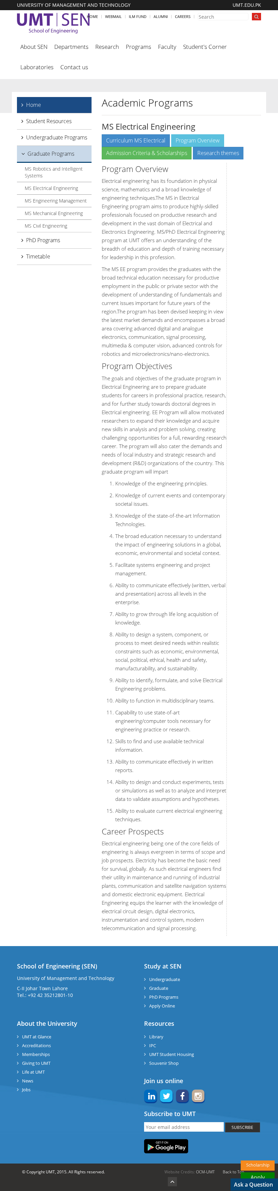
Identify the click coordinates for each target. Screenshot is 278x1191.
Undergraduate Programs (56, 137)
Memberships (36, 1054)
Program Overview (198, 140)
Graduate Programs (50, 153)
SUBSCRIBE (242, 1127)
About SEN (33, 47)
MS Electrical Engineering (51, 188)
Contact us (74, 67)
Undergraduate (164, 979)
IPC (152, 1045)
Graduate (158, 988)
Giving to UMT (36, 1063)
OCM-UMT (205, 1172)
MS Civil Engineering (46, 226)
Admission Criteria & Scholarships (146, 153)
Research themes (218, 153)
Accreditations (36, 1045)
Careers (183, 16)
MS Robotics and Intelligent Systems (54, 172)
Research (107, 47)
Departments (71, 47)
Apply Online (162, 1006)
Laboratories (37, 67)
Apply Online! (258, 1178)
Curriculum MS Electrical (135, 140)
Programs (138, 47)
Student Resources (49, 121)
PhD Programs (43, 240)
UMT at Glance (36, 1037)
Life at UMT (33, 1072)
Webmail (113, 16)
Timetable (38, 256)
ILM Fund (137, 16)
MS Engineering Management (56, 200)
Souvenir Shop (164, 1063)
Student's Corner (205, 47)
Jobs (26, 1090)
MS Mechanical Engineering (54, 213)
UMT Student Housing (171, 1054)
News (27, 1081)
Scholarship (258, 1165)
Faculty (167, 47)
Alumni (161, 16)
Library (156, 1037)
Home (92, 16)
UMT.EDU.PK (247, 5)
